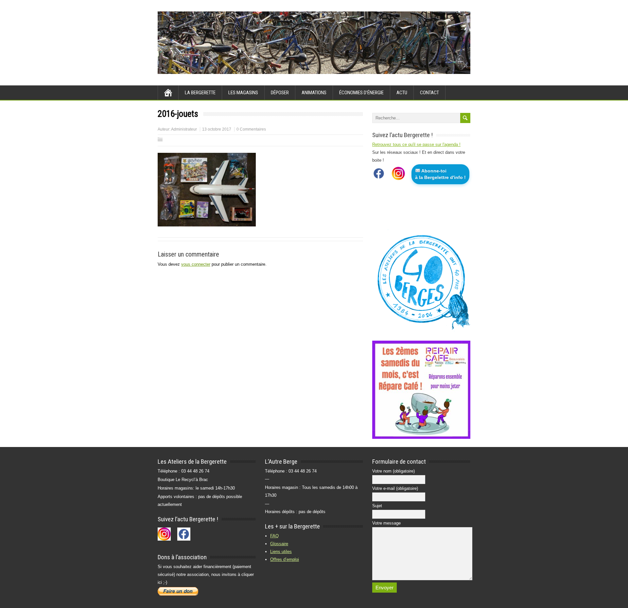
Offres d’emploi (284, 559)
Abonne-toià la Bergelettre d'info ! (440, 174)
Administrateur (184, 129)
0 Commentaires (251, 129)
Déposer (280, 93)
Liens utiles (281, 551)
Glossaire (279, 543)
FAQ (274, 535)
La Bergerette (200, 93)
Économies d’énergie (361, 93)
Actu (401, 93)
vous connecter (195, 264)
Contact (429, 93)
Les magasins (243, 93)
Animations (314, 93)
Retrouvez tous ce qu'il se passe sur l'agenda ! (416, 144)
